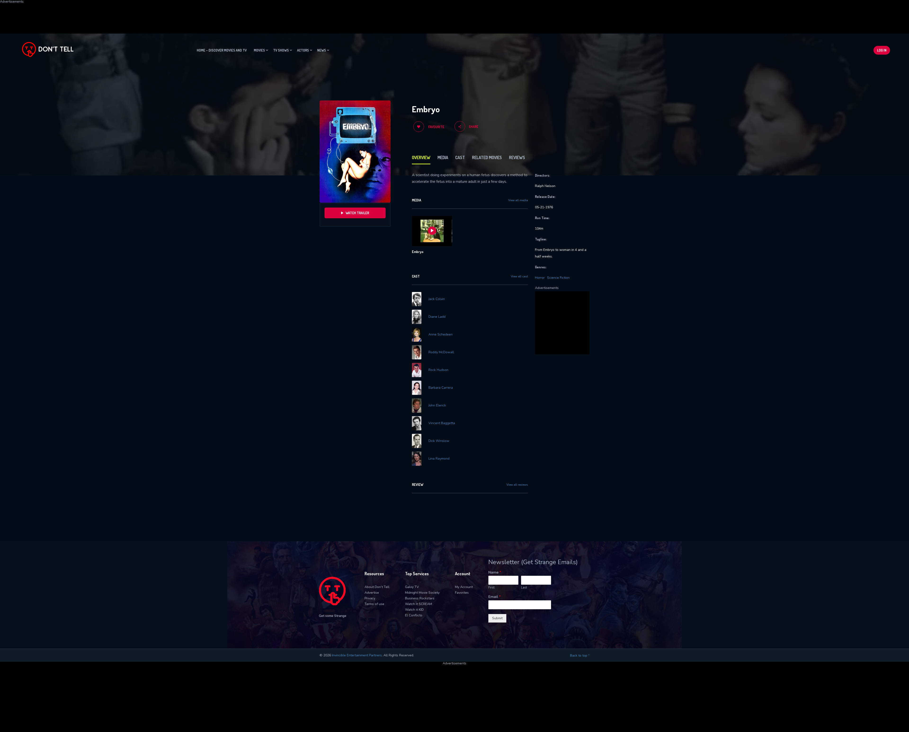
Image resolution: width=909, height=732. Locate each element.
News (321, 50)
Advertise (372, 592)
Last (524, 588)
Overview (421, 157)
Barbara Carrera (440, 387)
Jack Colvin (436, 299)
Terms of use (374, 604)
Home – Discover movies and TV (222, 50)
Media (442, 157)
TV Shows (281, 50)
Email (494, 596)
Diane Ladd (437, 316)
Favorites (462, 592)
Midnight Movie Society (422, 592)
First (491, 588)
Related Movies (487, 157)
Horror (540, 277)
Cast (460, 157)
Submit (497, 618)
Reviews (517, 157)
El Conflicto (413, 615)
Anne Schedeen (440, 334)
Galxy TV (412, 587)
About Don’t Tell (377, 587)
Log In (882, 50)
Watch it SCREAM (418, 604)
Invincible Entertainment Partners (357, 655)
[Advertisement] (115, 14)
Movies (259, 50)
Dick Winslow (438, 441)
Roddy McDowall (441, 352)
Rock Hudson (438, 370)
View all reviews (517, 484)
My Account (464, 587)
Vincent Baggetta (441, 423)
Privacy (370, 598)
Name (494, 572)
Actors (303, 50)
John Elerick (437, 405)
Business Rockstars (419, 598)
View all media (518, 200)
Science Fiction (558, 277)
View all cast (519, 276)
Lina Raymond (439, 458)
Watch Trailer (357, 213)
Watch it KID (414, 609)
